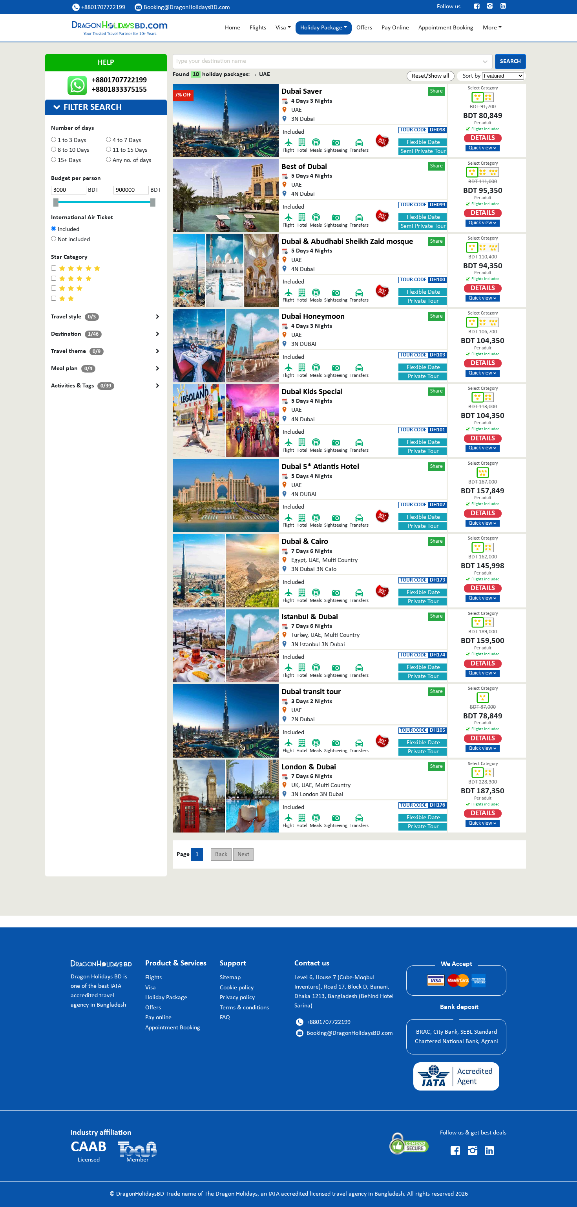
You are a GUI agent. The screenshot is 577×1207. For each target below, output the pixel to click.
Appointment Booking (445, 28)
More (490, 28)
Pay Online (395, 28)
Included (67, 229)
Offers (364, 28)
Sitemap (230, 977)
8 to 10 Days (72, 150)
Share (436, 91)
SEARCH (510, 61)
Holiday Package (166, 997)
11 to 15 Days (129, 150)
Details (483, 138)
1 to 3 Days (71, 140)
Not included (73, 239)
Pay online (158, 1017)
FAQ (225, 1017)
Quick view (482, 148)
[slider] (57, 202)
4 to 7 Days (126, 140)
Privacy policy (237, 997)
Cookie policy (237, 988)
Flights (258, 28)
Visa (281, 28)
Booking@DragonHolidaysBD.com (183, 7)
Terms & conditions (244, 1008)
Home (232, 28)
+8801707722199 (99, 7)
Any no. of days (131, 160)
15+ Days (68, 160)
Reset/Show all (430, 76)
